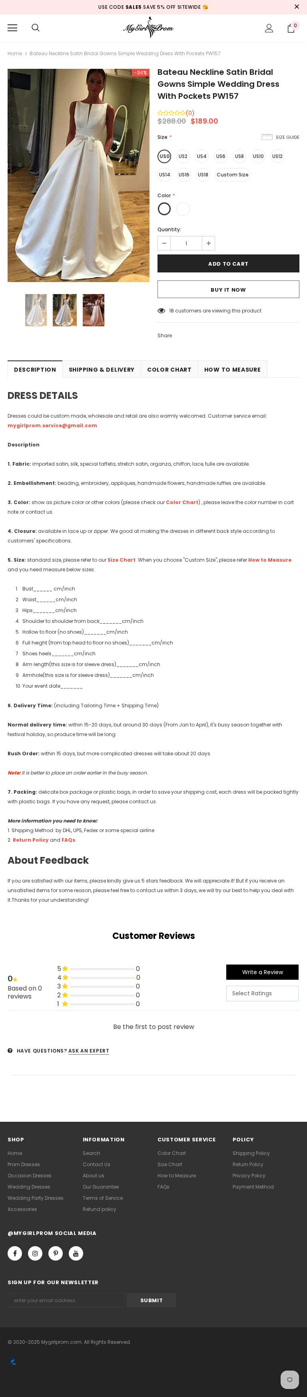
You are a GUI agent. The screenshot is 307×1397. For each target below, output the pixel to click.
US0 (164, 156)
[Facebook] (15, 1253)
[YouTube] (76, 1253)
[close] (297, 7)
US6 (220, 156)
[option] (79, 175)
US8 (239, 156)
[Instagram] (35, 1253)
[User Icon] (269, 28)
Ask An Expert (89, 1050)
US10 (258, 156)
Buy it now (228, 290)
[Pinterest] (55, 1253)
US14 (164, 174)
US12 (277, 156)
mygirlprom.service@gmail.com (52, 425)
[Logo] (153, 28)
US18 (203, 174)
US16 (184, 174)
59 (172, 310)
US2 (183, 156)
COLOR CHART (169, 370)
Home (15, 53)
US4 (202, 156)
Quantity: (169, 229)
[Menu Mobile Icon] (12, 28)
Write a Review (262, 972)
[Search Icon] (36, 28)
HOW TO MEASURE (232, 370)
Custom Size (233, 174)
